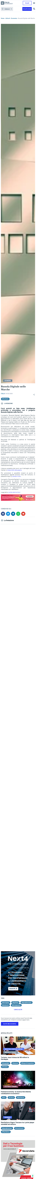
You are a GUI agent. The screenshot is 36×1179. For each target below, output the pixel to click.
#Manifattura (6, 1132)
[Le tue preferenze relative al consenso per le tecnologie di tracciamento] (33, 1176)
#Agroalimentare (26, 1002)
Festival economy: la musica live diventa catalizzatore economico (16, 1092)
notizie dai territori (14, 492)
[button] (34, 3)
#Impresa (15, 1063)
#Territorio (5, 399)
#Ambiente (5, 1005)
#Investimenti (19, 1128)
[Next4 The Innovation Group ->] (18, 995)
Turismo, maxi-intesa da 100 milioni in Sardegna (15, 1058)
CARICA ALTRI (18, 1009)
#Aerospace (5, 1002)
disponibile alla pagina (14, 470)
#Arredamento (16, 1005)
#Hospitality (5, 1063)
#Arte (3, 1097)
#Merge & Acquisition (27, 1063)
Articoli (8, 18)
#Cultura (11, 1097)
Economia (14, 18)
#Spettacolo (20, 1097)
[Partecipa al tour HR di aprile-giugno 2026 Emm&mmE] (18, 500)
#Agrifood (15, 1002)
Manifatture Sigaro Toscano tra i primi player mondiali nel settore (17, 1123)
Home (2, 18)
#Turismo (5, 1066)
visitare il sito (16, 476)
